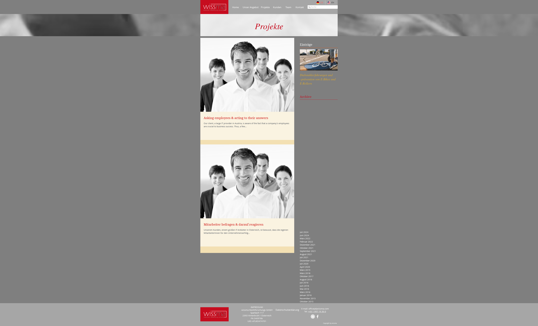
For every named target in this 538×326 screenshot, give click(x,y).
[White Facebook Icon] (317, 316)
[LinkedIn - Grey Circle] (313, 316)
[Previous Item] (304, 60)
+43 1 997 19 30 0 (317, 311)
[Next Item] (333, 60)
